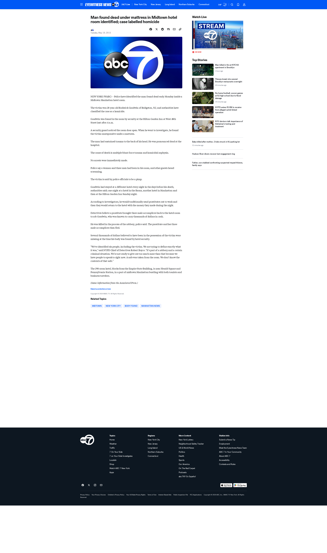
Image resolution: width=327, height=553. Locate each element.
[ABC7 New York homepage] (102, 4)
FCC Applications (196, 495)
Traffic (112, 448)
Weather (113, 444)
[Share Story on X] (156, 29)
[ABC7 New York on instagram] (95, 485)
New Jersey (156, 4)
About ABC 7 (224, 456)
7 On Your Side (115, 452)
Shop (111, 464)
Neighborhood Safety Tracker (191, 444)
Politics (182, 452)
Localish (112, 460)
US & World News (186, 448)
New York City (140, 4)
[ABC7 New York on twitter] (88, 485)
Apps (111, 472)
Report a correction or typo (101, 289)
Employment (224, 444)
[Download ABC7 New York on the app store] (226, 485)
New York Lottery (186, 440)
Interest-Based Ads (164, 495)
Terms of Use (152, 495)
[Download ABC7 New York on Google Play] (240, 485)
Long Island (170, 4)
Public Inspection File (180, 495)
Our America (184, 464)
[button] (81, 4)
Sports (181, 460)
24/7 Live (125, 4)
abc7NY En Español (187, 477)
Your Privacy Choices (99, 495)
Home (112, 440)
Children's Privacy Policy (116, 495)
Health (181, 456)
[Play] (217, 35)
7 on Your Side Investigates (120, 456)
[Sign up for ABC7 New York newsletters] (101, 485)
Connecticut (204, 4)
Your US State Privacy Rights (135, 495)
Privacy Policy (85, 495)
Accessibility (224, 460)
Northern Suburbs (187, 4)
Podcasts (182, 472)
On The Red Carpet (187, 468)
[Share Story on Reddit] (162, 29)
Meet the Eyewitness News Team (233, 448)
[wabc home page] (87, 440)
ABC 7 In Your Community (230, 452)
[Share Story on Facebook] (151, 29)
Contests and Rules (227, 464)
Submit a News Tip (227, 440)
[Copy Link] (180, 29)
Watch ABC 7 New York (119, 468)
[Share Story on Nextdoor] (168, 29)
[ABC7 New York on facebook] (82, 485)
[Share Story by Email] (174, 29)
